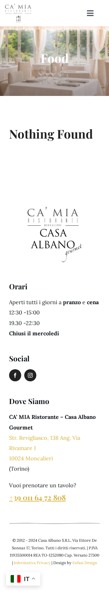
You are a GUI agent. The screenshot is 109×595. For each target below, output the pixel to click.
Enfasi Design (84, 562)
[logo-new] (18, 5)
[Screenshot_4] (53, 202)
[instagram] (30, 375)
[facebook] (15, 375)
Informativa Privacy (32, 562)
